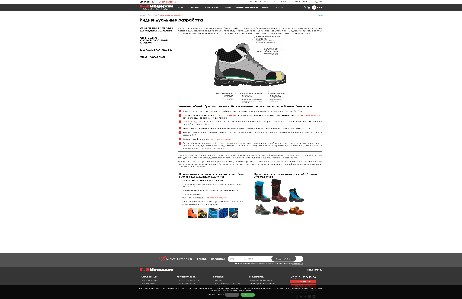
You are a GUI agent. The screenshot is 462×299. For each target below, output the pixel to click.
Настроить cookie (215, 294)
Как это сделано (315, 2)
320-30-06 (303, 277)
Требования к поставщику (189, 280)
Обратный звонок (167, 2)
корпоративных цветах (217, 198)
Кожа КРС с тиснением (224, 115)
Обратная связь (303, 281)
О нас (181, 7)
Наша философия (150, 280)
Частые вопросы (314, 270)
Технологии (263, 2)
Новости (273, 2)
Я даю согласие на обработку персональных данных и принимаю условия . (270, 263)
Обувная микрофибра (308, 115)
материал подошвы (221, 139)
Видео (228, 7)
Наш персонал (148, 283)
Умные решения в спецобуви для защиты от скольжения (156, 29)
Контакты (278, 7)
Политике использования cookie (237, 291)
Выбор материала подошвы (156, 50)
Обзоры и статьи (285, 2)
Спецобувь (194, 7)
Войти (319, 7)
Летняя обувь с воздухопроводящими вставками (154, 40)
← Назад (318, 15)
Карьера (266, 7)
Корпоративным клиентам (261, 280)
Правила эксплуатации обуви (227, 283)
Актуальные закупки (186, 283)
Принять (247, 295)
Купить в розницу (212, 7)
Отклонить (232, 295)
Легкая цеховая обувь (152, 57)
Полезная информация (246, 7)
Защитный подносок (192, 121)
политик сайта (297, 263)
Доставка (253, 2)
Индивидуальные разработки (262, 283)
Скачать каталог (300, 2)
